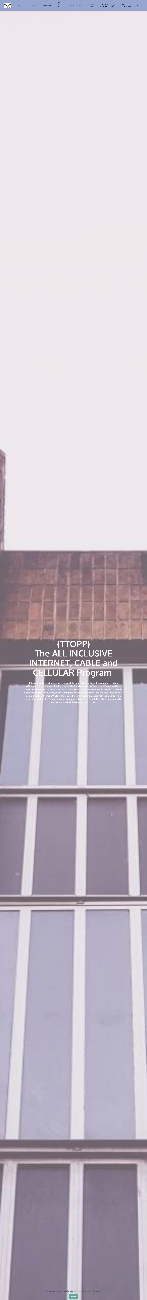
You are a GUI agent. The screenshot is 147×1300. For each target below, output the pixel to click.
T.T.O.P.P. (16, 6)
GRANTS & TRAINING (90, 5)
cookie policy (96, 1291)
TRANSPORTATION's (74, 5)
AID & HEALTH (59, 4)
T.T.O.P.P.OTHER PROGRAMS (106, 5)
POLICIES (139, 5)
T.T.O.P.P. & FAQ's (31, 5)
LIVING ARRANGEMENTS (124, 5)
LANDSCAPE (46, 5)
